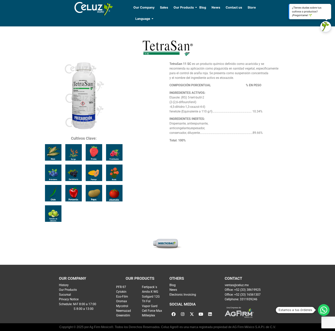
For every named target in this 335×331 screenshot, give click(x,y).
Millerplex (148, 315)
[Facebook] (173, 314)
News (216, 7)
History (64, 285)
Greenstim (123, 315)
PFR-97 (121, 287)
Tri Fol (146, 301)
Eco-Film (122, 296)
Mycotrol (122, 306)
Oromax (121, 301)
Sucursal (65, 294)
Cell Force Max (152, 311)
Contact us (234, 7)
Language (142, 19)
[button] (324, 310)
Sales (164, 7)
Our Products (184, 7)
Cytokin (121, 292)
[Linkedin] (210, 314)
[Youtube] (201, 314)
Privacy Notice (69, 299)
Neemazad (123, 311)
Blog (202, 7)
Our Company (144, 7)
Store (252, 7)
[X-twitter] (192, 314)
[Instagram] (183, 314)
